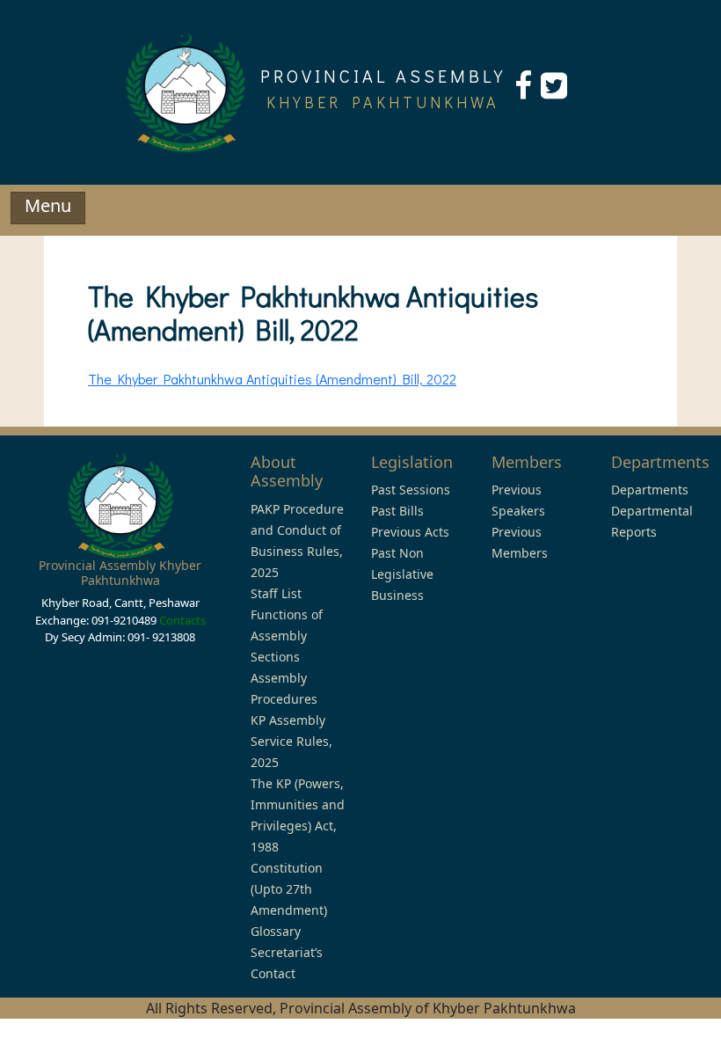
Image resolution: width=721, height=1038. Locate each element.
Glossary (276, 931)
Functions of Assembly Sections (287, 635)
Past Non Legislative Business (402, 574)
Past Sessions (410, 489)
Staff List (276, 593)
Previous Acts (410, 531)
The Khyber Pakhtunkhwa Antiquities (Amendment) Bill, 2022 (272, 378)
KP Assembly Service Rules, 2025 (291, 741)
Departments (649, 489)
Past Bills (397, 510)
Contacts (182, 620)
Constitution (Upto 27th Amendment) (289, 888)
